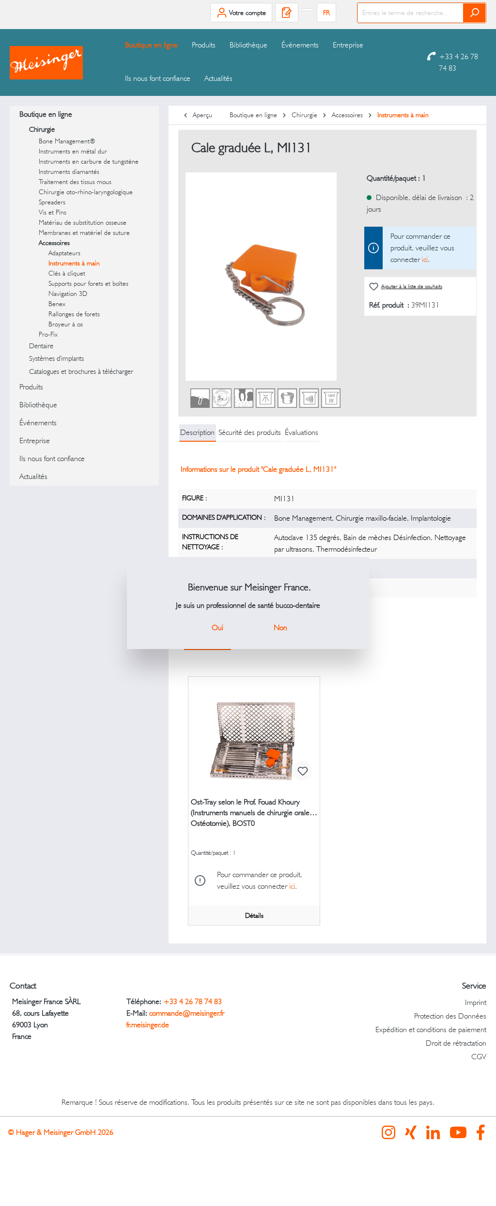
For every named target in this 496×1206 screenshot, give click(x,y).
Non (280, 627)
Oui (217, 627)
